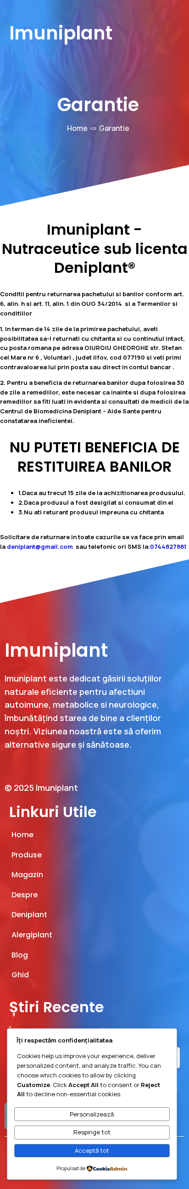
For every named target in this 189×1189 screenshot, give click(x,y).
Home (77, 128)
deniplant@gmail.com (40, 546)
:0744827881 (167, 546)
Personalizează (92, 1114)
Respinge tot (92, 1132)
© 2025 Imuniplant (41, 787)
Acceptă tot (92, 1150)
